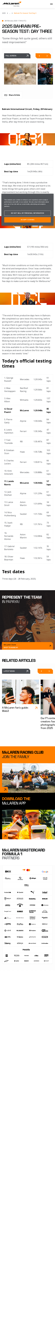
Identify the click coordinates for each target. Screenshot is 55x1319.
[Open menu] (51, 4)
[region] (27, 210)
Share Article (14, 95)
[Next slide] (47, 55)
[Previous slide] (39, 55)
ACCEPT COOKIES (27, 219)
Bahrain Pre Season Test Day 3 (25, 13)
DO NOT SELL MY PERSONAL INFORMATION (27, 213)
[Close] (50, 197)
